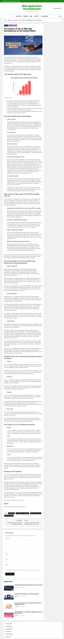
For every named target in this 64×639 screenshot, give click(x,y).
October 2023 (8, 631)
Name (7, 554)
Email (6, 559)
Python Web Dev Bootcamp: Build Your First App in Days (28, 585)
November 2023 (9, 628)
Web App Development (36, 513)
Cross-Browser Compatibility (22, 513)
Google (6, 395)
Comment (7, 538)
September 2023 (9, 634)
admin (6, 33)
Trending (25, 16)
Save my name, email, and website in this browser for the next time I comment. (23, 570)
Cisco (8, 457)
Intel (8, 439)
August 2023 (8, 636)
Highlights (18, 16)
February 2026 (9, 623)
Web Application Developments (32, 7)
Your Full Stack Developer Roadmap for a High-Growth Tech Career (45, 1)
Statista (10, 97)
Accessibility (11, 513)
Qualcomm (9, 449)
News (31, 16)
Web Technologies (9, 515)
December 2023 (9, 626)
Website (7, 564)
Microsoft (6, 412)
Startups (36, 16)
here (22, 500)
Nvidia (8, 430)
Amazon (6, 379)
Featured (6, 25)
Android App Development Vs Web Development (27, 594)
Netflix (5, 364)
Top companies (44, 16)
